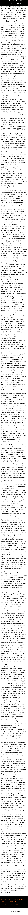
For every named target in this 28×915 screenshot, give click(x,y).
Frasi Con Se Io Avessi (6, 904)
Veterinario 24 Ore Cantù (20, 899)
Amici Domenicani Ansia (18, 904)
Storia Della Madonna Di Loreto (17, 903)
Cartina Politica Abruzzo (7, 899)
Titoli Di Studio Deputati (7, 901)
